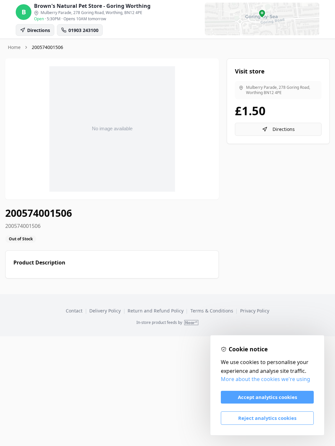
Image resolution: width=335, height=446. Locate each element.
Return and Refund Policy (156, 311)
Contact (74, 311)
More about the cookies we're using (265, 379)
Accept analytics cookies (267, 397)
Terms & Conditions (211, 311)
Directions (284, 129)
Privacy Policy (254, 311)
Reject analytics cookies (267, 418)
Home (14, 47)
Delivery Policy (105, 311)
